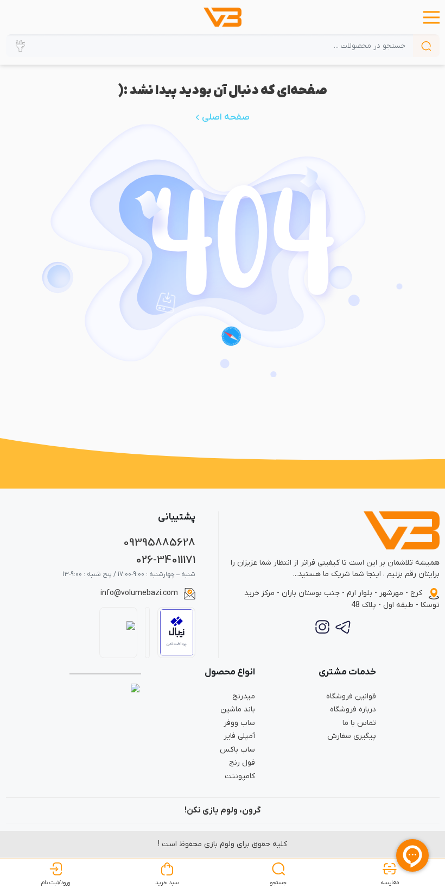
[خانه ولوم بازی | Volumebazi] (223, 17)
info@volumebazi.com (139, 593)
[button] (431, 17)
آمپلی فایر (239, 736)
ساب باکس (237, 750)
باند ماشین (237, 709)
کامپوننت (240, 776)
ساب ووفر (239, 723)
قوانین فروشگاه (351, 696)
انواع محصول (230, 672)
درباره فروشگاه (353, 709)
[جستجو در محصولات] (426, 45)
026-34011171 (165, 560)
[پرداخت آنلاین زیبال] (176, 632)
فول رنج (242, 763)
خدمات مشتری (347, 672)
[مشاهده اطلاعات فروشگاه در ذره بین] (118, 632)
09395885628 (159, 542)
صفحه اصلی (225, 117)
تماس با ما (359, 723)
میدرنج (243, 696)
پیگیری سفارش (351, 736)
